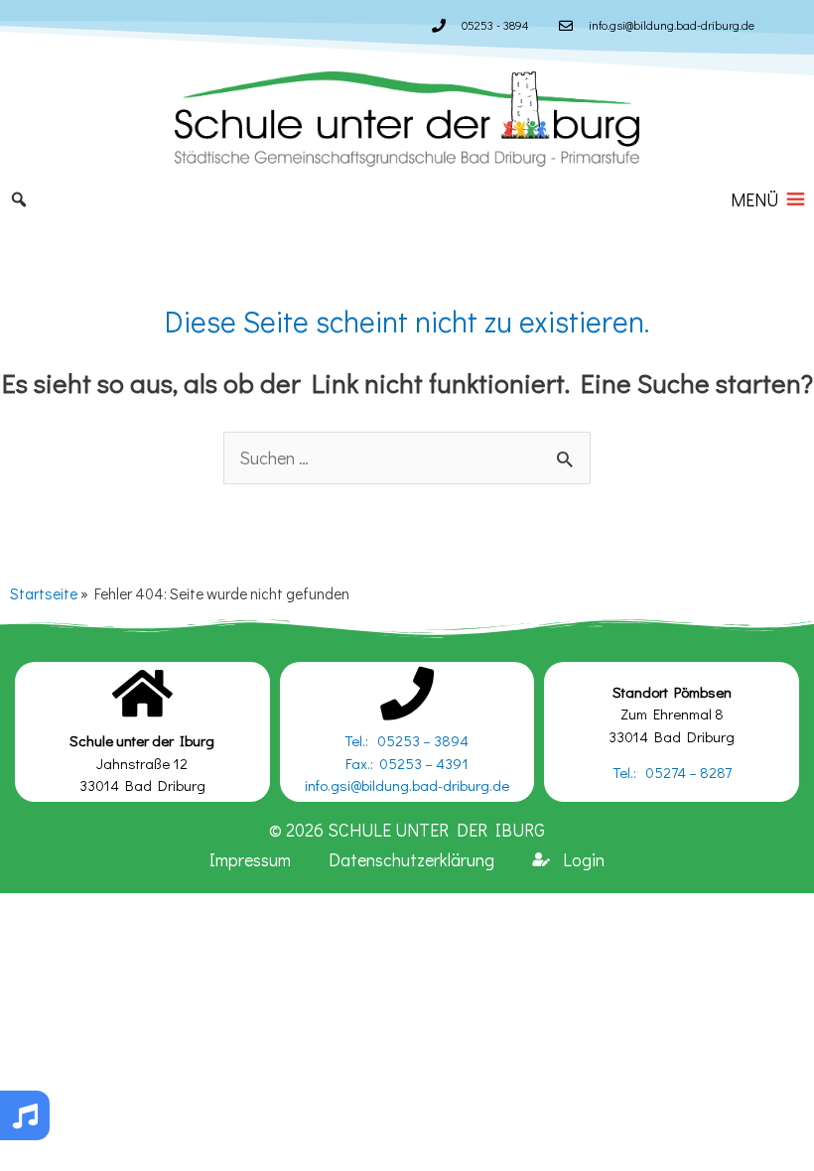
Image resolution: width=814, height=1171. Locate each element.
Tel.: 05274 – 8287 (672, 772)
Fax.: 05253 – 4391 (407, 763)
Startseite (43, 593)
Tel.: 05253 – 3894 (406, 740)
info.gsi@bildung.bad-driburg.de (407, 785)
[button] (754, 199)
